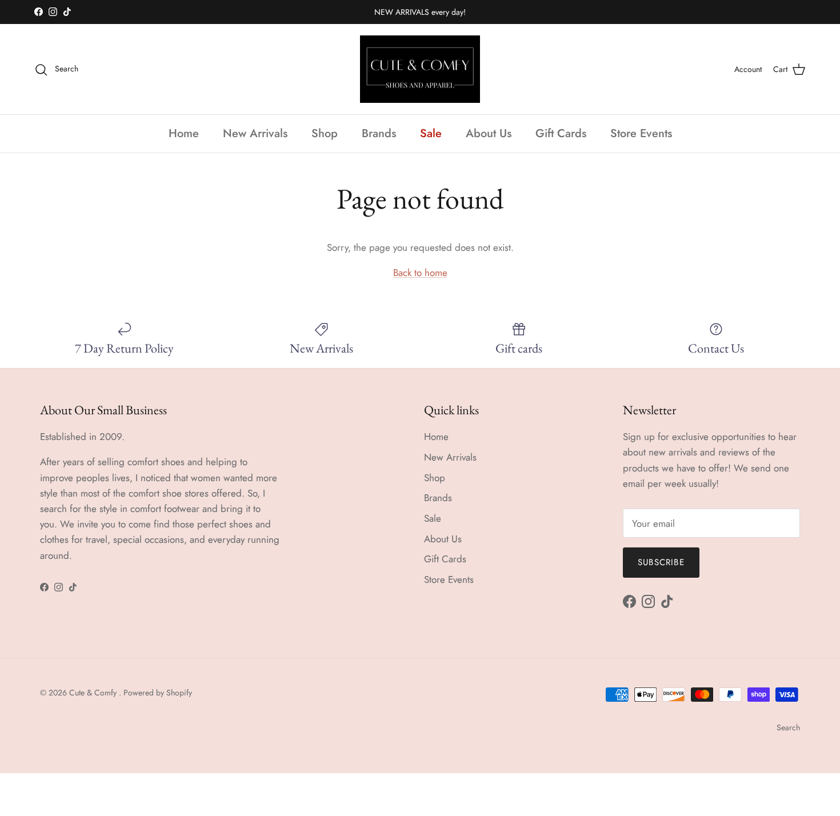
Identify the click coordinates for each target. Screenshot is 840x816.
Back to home (420, 272)
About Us (488, 133)
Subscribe (661, 562)
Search (788, 727)
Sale (431, 133)
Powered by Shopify (157, 692)
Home (184, 133)
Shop (324, 133)
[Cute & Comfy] (420, 69)
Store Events (641, 133)
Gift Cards (560, 133)
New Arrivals (255, 133)
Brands (379, 133)
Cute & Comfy (94, 692)
